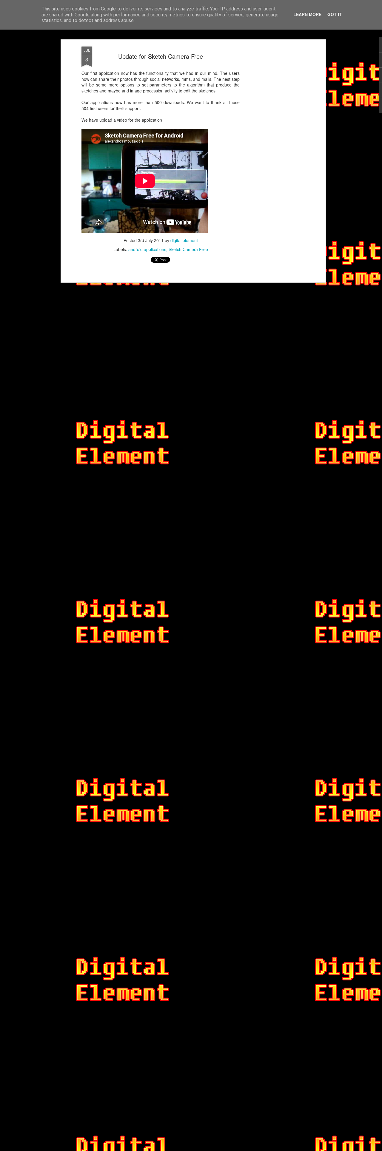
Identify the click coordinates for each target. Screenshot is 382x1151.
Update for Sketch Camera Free (160, 56)
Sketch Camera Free (188, 249)
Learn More (307, 14)
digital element (184, 240)
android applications (147, 249)
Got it (334, 14)
